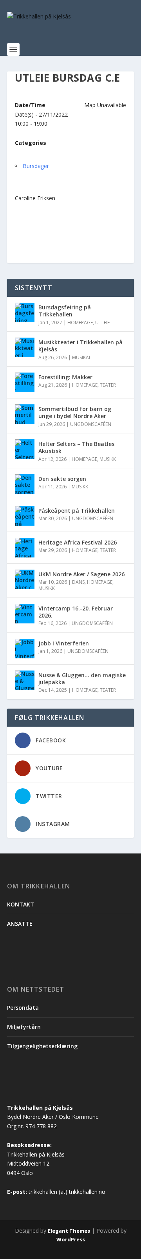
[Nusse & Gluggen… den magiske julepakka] (24, 680)
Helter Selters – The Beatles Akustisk (76, 447)
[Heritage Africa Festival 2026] (24, 547)
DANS (78, 582)
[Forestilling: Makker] (24, 382)
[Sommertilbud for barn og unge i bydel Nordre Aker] (24, 414)
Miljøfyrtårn (24, 1027)
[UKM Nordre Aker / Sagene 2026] (24, 579)
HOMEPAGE (80, 322)
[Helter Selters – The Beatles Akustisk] (24, 449)
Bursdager (36, 166)
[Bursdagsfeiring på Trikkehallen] (24, 312)
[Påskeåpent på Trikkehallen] (24, 516)
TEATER (108, 385)
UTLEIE (102, 322)
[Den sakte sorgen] (24, 484)
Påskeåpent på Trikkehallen (76, 510)
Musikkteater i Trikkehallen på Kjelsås (80, 345)
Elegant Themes (69, 1230)
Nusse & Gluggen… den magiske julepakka (82, 678)
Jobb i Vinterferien (63, 643)
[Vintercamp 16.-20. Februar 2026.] (24, 613)
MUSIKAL (81, 357)
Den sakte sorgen (62, 478)
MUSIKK (107, 459)
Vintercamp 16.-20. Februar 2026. (75, 612)
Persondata (23, 1007)
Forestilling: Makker (65, 377)
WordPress (70, 1239)
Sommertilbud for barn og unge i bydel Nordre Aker (74, 412)
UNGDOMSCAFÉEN (90, 424)
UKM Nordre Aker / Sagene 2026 (81, 574)
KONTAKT (20, 904)
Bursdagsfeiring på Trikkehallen (64, 310)
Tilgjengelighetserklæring (42, 1046)
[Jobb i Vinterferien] (24, 648)
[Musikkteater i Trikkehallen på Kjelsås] (24, 347)
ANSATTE (20, 923)
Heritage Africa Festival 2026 (77, 542)
